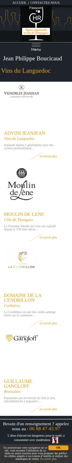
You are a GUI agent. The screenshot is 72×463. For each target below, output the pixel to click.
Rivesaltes (12, 391)
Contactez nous (45, 2)
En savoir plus (48, 156)
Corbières (12, 305)
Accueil (19, 2)
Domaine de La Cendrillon (22, 298)
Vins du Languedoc (19, 138)
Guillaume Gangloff (18, 384)
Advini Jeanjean (24, 133)
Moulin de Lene (24, 214)
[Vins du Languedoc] (36, 23)
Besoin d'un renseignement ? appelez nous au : (36, 426)
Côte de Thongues (18, 219)
